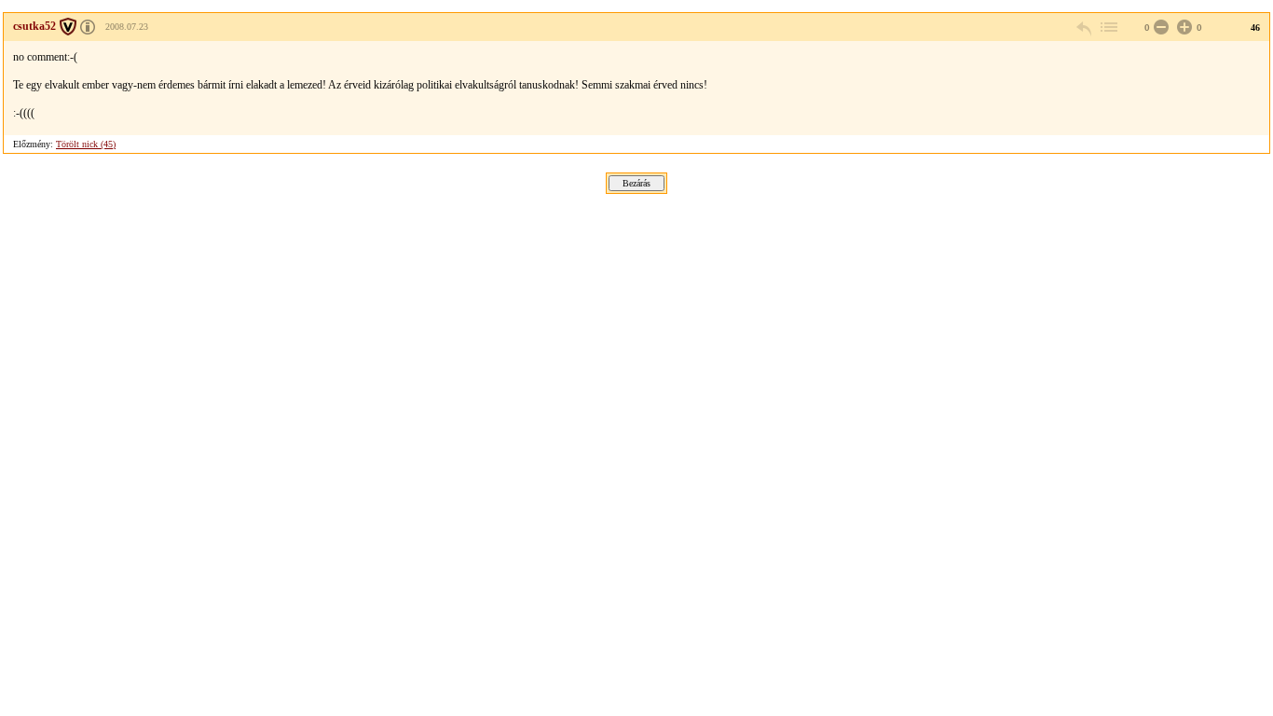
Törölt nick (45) (86, 144)
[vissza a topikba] (1108, 27)
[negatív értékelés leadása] (1159, 27)
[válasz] (1084, 27)
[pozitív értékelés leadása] (1182, 27)
